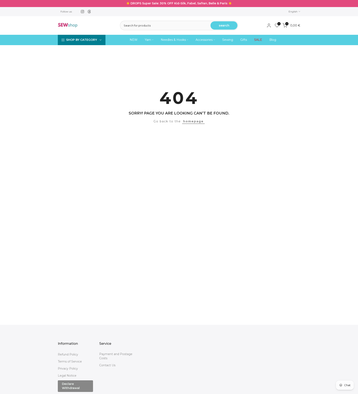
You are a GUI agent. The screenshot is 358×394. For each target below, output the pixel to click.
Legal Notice (67, 375)
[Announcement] (179, 3)
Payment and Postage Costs (115, 356)
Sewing (227, 40)
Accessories (204, 40)
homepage (193, 121)
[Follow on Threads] (89, 11)
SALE (258, 40)
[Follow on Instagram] (82, 11)
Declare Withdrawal (71, 386)
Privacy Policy (68, 368)
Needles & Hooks (173, 40)
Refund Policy (68, 354)
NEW (134, 40)
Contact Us (107, 365)
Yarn (148, 40)
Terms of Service (70, 361)
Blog (272, 40)
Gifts (243, 40)
